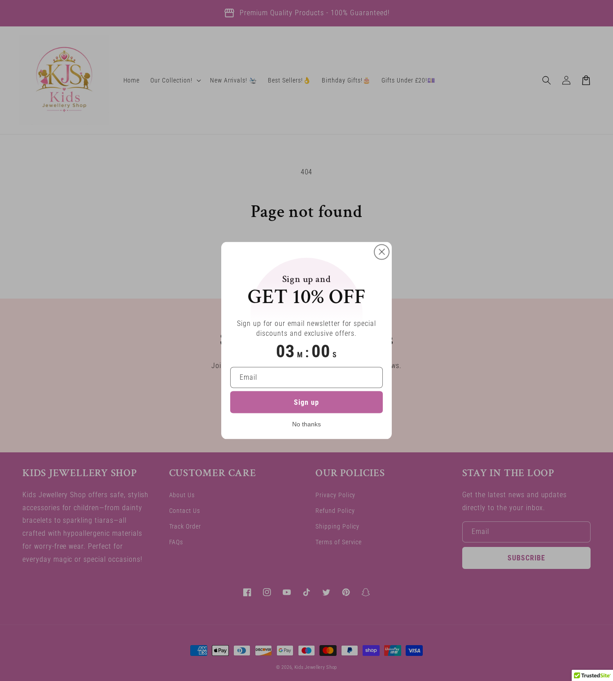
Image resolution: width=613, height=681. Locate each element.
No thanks (306, 424)
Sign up (306, 402)
